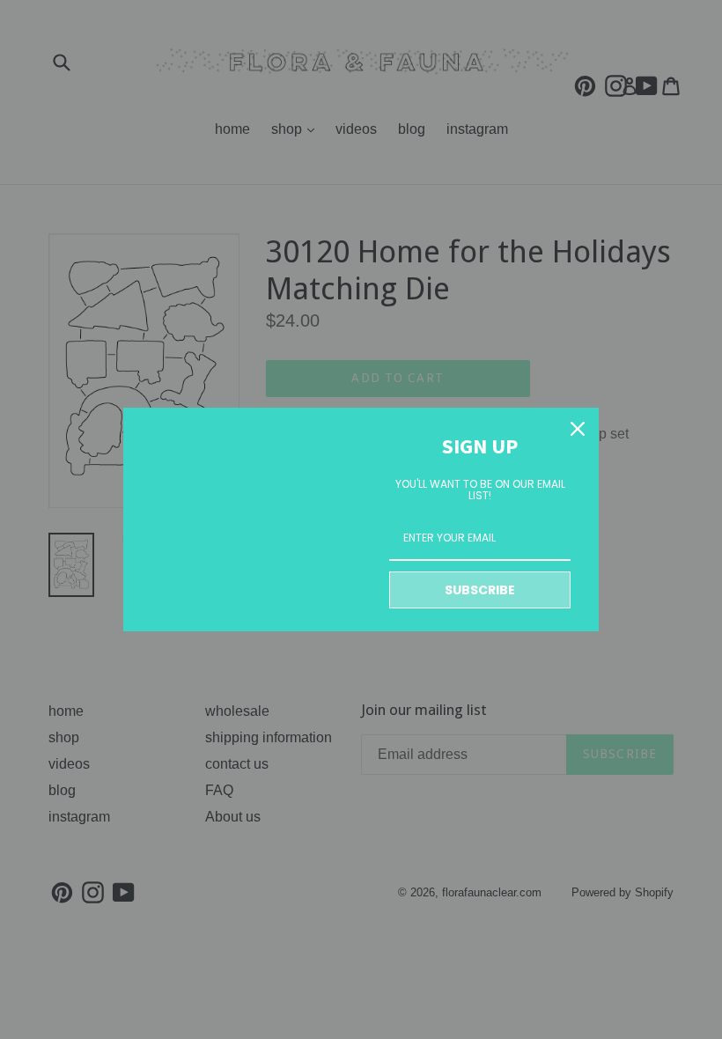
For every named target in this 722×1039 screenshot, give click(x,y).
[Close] (577, 429)
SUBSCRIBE (480, 590)
